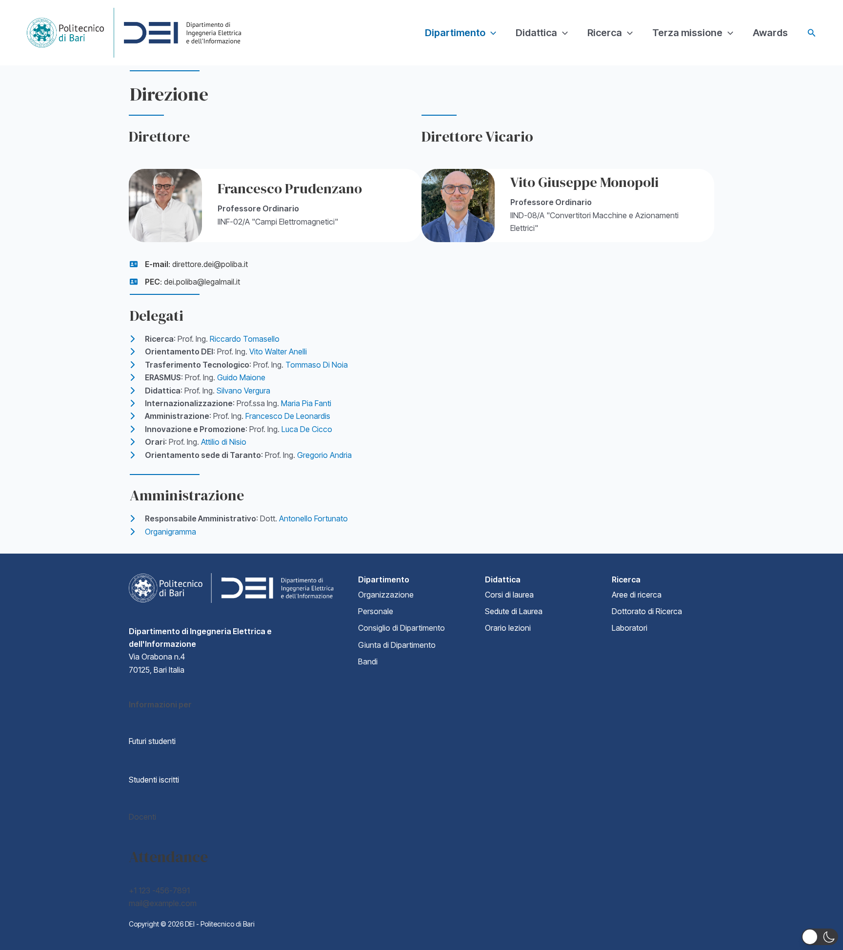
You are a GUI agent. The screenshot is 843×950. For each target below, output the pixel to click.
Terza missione (687, 33)
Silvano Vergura (243, 390)
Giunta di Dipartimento (397, 645)
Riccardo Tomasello (245, 339)
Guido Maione (241, 377)
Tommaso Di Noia (316, 365)
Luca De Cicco (306, 429)
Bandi (368, 661)
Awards (770, 33)
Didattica (536, 33)
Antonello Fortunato (313, 518)
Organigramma (170, 532)
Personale (375, 611)
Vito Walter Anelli (278, 351)
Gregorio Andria (324, 455)
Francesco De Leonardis (287, 416)
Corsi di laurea (509, 594)
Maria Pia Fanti (306, 403)
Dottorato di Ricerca (647, 611)
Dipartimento (455, 33)
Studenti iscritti (154, 780)
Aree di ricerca (637, 594)
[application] (490, 33)
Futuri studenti (152, 741)
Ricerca (604, 33)
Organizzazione (386, 594)
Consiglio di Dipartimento (401, 628)
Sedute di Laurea (513, 611)
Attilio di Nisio (223, 442)
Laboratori (629, 628)
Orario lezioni (508, 628)
